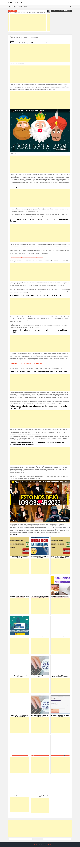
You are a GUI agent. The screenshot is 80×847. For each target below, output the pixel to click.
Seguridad (12, 40)
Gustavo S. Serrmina (13, 63)
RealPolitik (15, 2)
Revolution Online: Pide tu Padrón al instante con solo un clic (25, 12)
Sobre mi (26, 6)
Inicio (10, 6)
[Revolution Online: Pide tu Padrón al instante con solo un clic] (25, 11)
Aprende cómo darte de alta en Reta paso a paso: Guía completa (56, 838)
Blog (15, 6)
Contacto (20, 6)
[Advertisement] (25, 22)
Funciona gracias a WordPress (32, 844)
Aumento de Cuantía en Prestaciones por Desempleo (21, 838)
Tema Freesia (50, 844)
